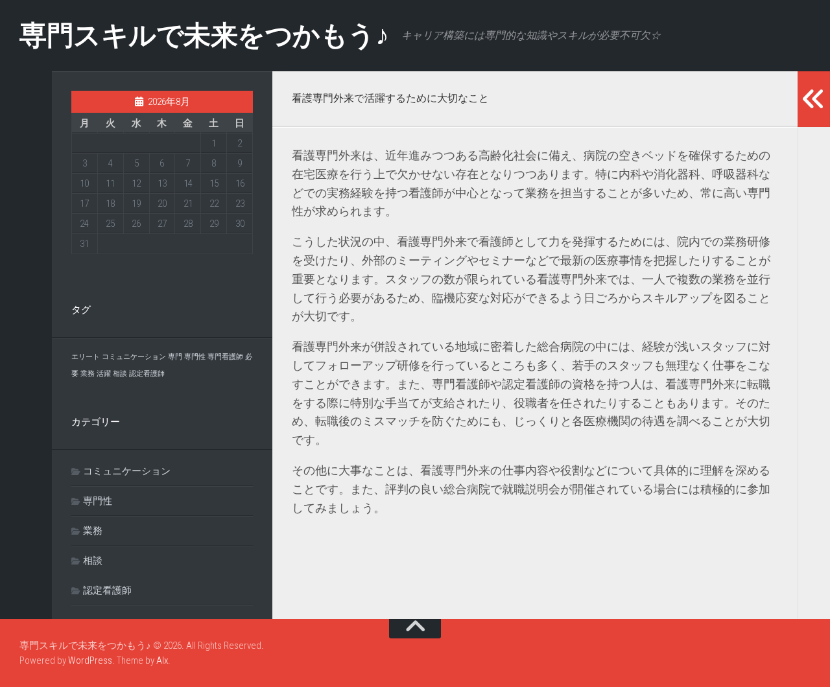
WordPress (90, 660)
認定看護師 (147, 373)
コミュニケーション (134, 357)
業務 (87, 373)
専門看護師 (225, 357)
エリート (85, 357)
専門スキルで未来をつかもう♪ (203, 35)
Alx (162, 660)
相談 (120, 373)
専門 (175, 357)
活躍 (104, 373)
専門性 (195, 357)
